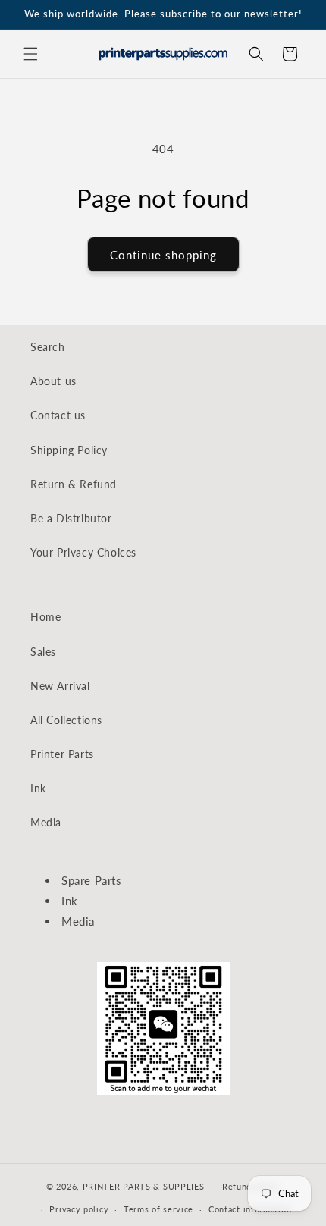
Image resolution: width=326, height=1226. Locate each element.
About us (53, 381)
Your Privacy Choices (83, 552)
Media (45, 822)
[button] (30, 54)
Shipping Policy (69, 450)
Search (47, 346)
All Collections (66, 719)
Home (45, 616)
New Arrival (60, 685)
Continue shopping (163, 255)
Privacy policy (78, 1209)
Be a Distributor (71, 518)
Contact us (58, 415)
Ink (38, 788)
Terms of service (158, 1209)
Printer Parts (62, 754)
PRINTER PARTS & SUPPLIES (144, 1185)
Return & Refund (73, 484)
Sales (43, 651)
